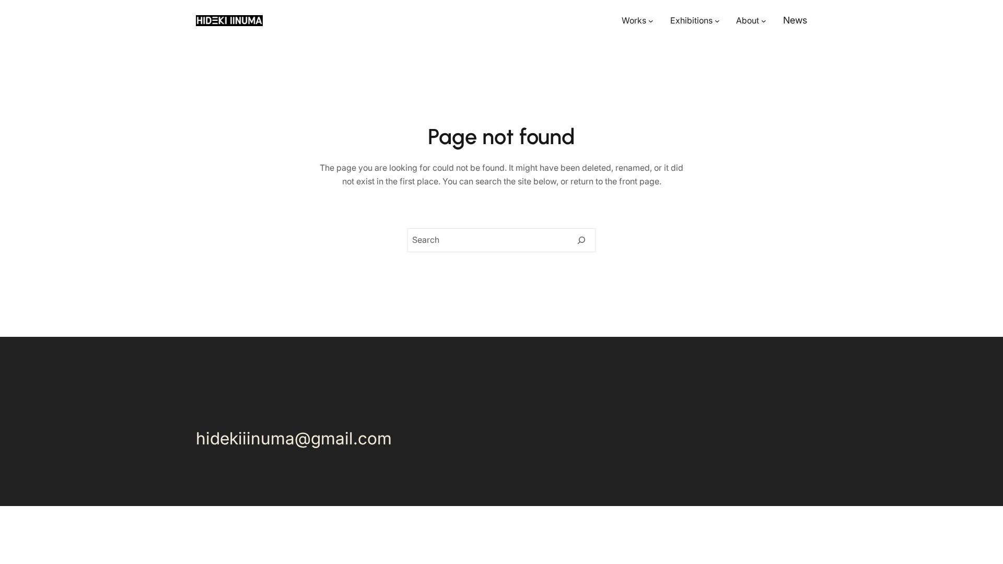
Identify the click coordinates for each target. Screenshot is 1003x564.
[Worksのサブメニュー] (651, 21)
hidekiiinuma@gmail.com (294, 438)
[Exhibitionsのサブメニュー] (717, 21)
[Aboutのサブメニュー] (763, 21)
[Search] (581, 240)
